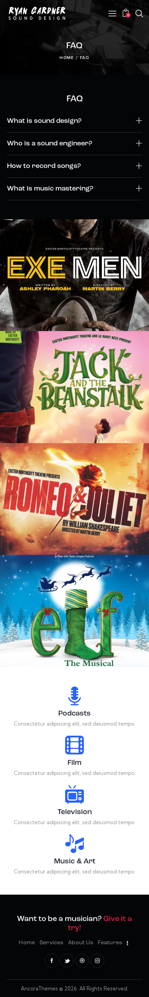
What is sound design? (44, 121)
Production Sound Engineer (74, 287)
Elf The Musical (74, 613)
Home (67, 58)
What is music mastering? (50, 188)
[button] (74, 121)
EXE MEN (74, 277)
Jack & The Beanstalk (74, 389)
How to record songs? (44, 166)
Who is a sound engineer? (49, 143)
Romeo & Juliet (74, 501)
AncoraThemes (39, 988)
